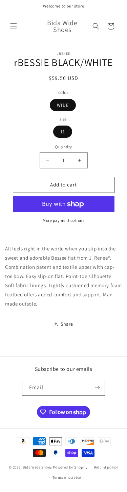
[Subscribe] (97, 388)
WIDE (63, 105)
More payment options (63, 220)
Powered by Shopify (70, 466)
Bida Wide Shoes (37, 466)
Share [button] (67, 324)
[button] (13, 26)
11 (62, 132)
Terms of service (66, 477)
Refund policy (106, 467)
